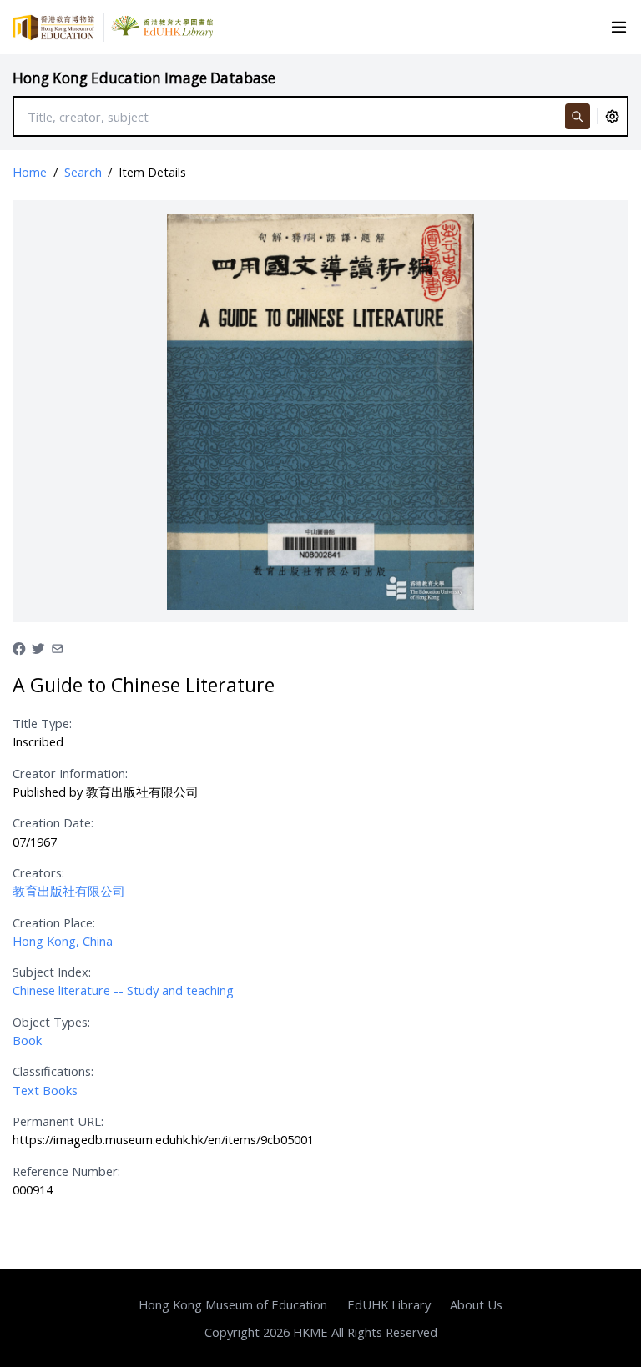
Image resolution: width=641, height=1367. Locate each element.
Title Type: (42, 723)
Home (30, 171)
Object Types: (51, 1021)
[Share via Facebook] (19, 647)
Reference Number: (66, 1171)
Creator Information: (70, 773)
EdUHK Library (389, 1304)
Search (83, 171)
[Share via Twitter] (38, 647)
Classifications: (53, 1071)
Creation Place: (54, 922)
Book (27, 1040)
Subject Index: (52, 971)
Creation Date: (53, 822)
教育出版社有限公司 (69, 890)
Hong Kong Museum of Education (233, 1304)
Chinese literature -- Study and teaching (123, 990)
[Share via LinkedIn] (57, 647)
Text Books (45, 1090)
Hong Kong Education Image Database (144, 78)
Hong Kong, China (63, 940)
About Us (476, 1304)
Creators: (38, 872)
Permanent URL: (58, 1121)
